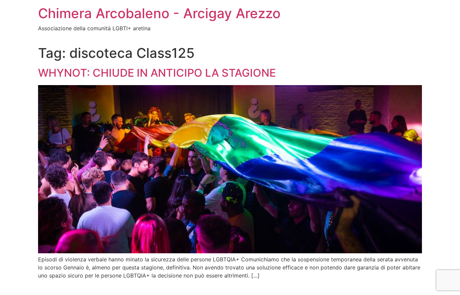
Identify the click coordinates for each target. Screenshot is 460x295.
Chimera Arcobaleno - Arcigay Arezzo (159, 13)
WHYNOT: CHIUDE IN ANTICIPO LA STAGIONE (157, 72)
